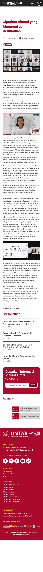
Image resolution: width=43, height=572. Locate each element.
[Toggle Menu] (32, 3)
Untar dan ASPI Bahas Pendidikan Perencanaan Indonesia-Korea (18, 322)
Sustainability (7, 471)
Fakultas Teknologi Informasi (12, 497)
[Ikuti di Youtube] (22, 461)
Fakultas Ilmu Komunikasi (11, 502)
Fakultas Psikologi (8, 494)
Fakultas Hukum (8, 487)
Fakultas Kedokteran (9, 492)
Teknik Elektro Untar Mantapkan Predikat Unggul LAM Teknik (18, 346)
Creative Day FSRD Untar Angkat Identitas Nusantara (18, 334)
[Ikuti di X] (5, 461)
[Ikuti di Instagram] (11, 461)
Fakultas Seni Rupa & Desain (12, 499)
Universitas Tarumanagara (20, 532)
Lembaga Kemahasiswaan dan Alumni (15, 513)
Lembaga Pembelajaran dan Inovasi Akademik (17, 516)
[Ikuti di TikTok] (28, 461)
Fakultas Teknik (8, 489)
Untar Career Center (9, 474)
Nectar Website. (25, 534)
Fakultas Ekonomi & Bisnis (11, 485)
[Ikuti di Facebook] (16, 461)
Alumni (5, 476)
